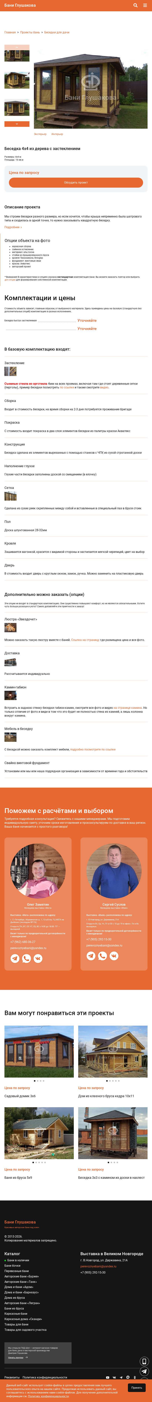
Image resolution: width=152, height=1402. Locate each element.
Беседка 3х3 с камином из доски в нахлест (111, 1178)
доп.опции (10, 279)
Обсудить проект (76, 182)
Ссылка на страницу (85, 640)
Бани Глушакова (20, 5)
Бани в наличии (18, 1260)
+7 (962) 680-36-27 (22, 942)
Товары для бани (16, 1324)
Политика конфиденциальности (45, 1377)
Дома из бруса (14, 1297)
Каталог (12, 1253)
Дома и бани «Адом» (18, 1287)
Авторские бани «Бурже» (21, 1276)
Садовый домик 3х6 (20, 1096)
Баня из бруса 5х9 (18, 1178)
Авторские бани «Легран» (22, 1303)
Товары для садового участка (25, 1330)
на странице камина (128, 708)
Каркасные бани (15, 1313)
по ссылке (67, 387)
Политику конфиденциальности (48, 1396)
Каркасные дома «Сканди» (23, 1319)
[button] (16, 124)
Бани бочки (12, 1265)
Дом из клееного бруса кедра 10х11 (106, 1096)
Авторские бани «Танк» (20, 1282)
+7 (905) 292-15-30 (98, 939)
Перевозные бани (16, 1271)
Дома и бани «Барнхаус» (21, 1292)
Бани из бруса (14, 1308)
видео (104, 387)
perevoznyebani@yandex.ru (28, 948)
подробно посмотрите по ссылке (92, 749)
